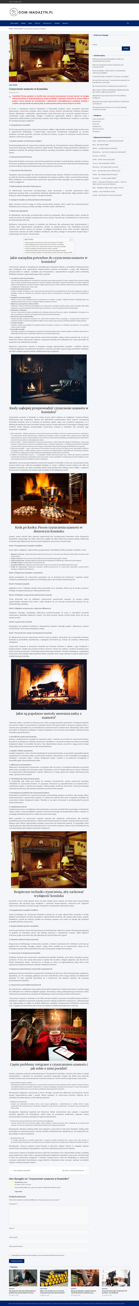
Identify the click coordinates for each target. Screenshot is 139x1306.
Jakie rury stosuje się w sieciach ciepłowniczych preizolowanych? (52, 1292)
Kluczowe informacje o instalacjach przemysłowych (109, 86)
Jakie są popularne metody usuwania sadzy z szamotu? (42, 248)
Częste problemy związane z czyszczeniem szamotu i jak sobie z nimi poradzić (49, 252)
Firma (30, 23)
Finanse (23, 23)
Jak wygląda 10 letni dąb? (22, 1170)
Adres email (13, 1237)
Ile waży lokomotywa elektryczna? (109, 171)
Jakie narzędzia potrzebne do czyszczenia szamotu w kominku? (44, 242)
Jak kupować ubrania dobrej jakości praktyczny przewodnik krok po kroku (22, 1292)
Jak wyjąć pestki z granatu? (109, 167)
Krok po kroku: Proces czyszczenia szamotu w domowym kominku (46, 246)
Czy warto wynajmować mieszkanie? (114, 152)
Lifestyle (37, 23)
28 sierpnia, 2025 (75, 1295)
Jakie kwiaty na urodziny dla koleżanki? (110, 141)
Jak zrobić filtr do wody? (107, 191)
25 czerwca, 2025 (107, 1295)
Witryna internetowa (16, 1246)
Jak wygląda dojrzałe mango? (108, 174)
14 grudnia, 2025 (44, 1295)
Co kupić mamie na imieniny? (107, 148)
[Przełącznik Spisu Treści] (70, 239)
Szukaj (94, 44)
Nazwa (12, 1228)
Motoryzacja (47, 23)
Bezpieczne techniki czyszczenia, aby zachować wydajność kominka (46, 250)
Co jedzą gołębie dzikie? (108, 178)
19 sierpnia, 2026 (13, 1295)
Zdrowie (57, 23)
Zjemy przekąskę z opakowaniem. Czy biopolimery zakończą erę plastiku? (83, 1292)
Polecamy (13, 1267)
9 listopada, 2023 (14, 92)
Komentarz (13, 1204)
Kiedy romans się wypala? (106, 159)
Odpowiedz (18, 1191)
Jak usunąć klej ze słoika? (107, 163)
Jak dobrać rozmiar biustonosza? (73, 1170)
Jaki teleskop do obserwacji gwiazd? (110, 195)
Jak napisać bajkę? (103, 145)
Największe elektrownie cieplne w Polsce (110, 188)
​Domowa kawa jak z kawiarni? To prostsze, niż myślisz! (110, 76)
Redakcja (65, 23)
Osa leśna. (103, 156)
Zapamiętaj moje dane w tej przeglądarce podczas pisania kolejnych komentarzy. (37, 1255)
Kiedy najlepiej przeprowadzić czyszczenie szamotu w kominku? (45, 244)
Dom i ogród (14, 23)
